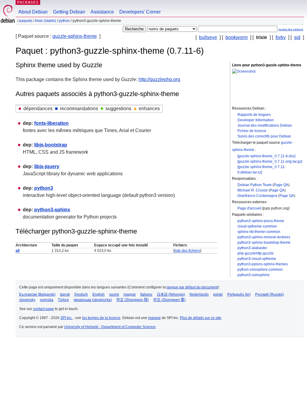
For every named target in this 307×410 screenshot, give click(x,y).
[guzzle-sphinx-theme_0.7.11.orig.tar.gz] (269, 161)
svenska (46, 300)
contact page (43, 309)
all (17, 251)
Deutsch (81, 294)
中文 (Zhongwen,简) (132, 300)
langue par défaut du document (192, 287)
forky (281, 37)
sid (297, 37)
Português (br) (239, 294)
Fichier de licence (251, 131)
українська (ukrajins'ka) (92, 300)
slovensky (27, 300)
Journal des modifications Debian (264, 125)
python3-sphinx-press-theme (260, 221)
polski (218, 294)
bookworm (236, 37)
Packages (28, 2)
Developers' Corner (140, 11)
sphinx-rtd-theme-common (258, 232)
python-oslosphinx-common (260, 269)
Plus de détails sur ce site (200, 318)
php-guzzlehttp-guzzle (255, 253)
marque (154, 318)
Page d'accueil (249, 208)
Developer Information (255, 120)
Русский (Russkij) (269, 294)
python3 (43, 188)
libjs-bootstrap (50, 144)
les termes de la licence (101, 318)
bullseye (208, 37)
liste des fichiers (187, 251)
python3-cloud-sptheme (256, 259)
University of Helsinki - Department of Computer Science (110, 327)
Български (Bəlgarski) (37, 294)
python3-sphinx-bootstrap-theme (264, 242)
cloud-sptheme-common (257, 226)
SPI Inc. (66, 318)
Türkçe (63, 300)
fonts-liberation (51, 123)
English (98, 294)
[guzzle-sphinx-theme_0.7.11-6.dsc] (266, 156)
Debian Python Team (254, 185)
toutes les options (291, 29)
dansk (65, 294)
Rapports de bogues (254, 115)
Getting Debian (69, 11)
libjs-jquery (46, 166)
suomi (114, 294)
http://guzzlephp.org (159, 79)
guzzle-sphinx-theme (74, 36)
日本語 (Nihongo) (171, 294)
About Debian (33, 11)
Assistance (102, 11)
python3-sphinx (52, 209)
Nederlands (199, 294)
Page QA (281, 185)
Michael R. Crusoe (252, 190)
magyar (130, 294)
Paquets (25, 21)
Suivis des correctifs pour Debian (264, 136)
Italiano (146, 294)
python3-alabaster (252, 248)
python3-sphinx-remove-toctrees (263, 237)
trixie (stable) (45, 21)
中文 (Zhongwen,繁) (169, 300)
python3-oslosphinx (253, 275)
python (64, 21)
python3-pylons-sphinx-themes (262, 264)
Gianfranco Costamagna (257, 196)
